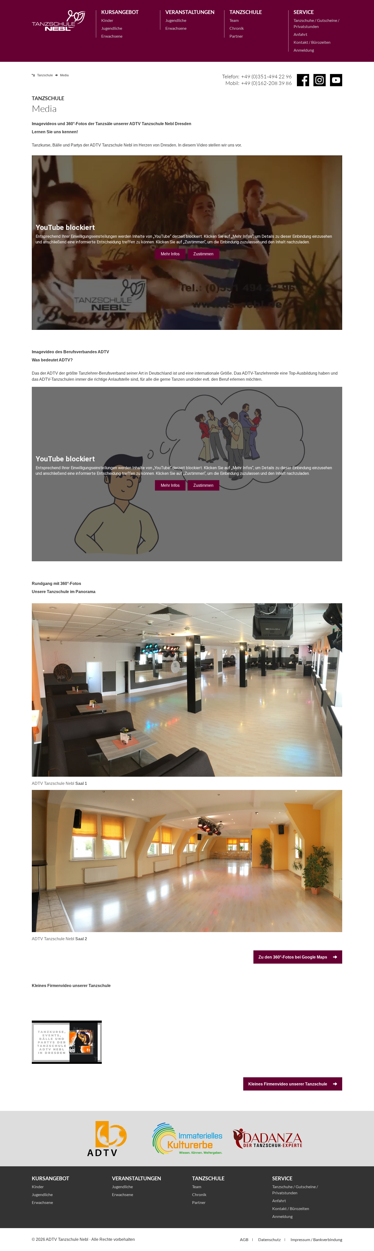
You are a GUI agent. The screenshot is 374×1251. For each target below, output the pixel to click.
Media (64, 75)
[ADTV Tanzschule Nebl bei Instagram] (319, 80)
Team (234, 20)
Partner (236, 36)
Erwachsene (111, 36)
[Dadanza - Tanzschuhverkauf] (267, 1138)
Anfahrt (300, 34)
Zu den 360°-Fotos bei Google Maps (293, 957)
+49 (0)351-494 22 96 (266, 76)
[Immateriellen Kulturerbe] (187, 1138)
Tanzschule (45, 75)
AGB (244, 1239)
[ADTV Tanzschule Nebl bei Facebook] (303, 80)
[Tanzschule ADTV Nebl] (59, 20)
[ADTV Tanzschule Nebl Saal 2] (187, 861)
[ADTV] (107, 1138)
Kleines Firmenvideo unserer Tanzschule (288, 1084)
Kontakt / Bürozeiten (312, 42)
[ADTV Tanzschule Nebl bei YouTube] (336, 80)
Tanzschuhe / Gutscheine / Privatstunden (316, 23)
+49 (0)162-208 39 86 (266, 83)
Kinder (107, 20)
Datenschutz (269, 1239)
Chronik (236, 28)
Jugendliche (111, 28)
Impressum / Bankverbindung (316, 1239)
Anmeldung (304, 50)
